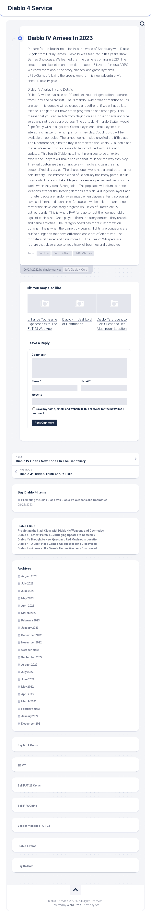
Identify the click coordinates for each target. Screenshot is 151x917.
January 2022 (30, 716)
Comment (39, 354)
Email (86, 381)
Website (37, 394)
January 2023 (30, 627)
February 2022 (30, 708)
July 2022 (27, 672)
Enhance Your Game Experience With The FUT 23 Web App (42, 324)
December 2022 (31, 635)
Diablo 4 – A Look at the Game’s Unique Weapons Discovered (57, 543)
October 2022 (30, 649)
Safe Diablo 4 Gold (75, 269)
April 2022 (27, 694)
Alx (97, 905)
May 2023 (27, 598)
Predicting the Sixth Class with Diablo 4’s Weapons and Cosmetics (64, 500)
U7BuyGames (83, 253)
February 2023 (30, 620)
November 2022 (31, 642)
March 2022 (29, 701)
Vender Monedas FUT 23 (34, 825)
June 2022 (27, 679)
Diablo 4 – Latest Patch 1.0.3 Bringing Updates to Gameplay (56, 535)
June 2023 (27, 591)
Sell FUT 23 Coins (29, 785)
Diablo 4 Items (27, 846)
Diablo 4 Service (30, 8)
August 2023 (29, 576)
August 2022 (29, 664)
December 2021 (31, 723)
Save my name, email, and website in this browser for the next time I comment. (78, 411)
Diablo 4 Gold (61, 253)
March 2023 (29, 613)
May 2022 (27, 686)
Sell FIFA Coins (27, 805)
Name (36, 381)
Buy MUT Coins (28, 745)
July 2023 (27, 583)
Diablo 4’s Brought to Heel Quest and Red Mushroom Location (112, 324)
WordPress (74, 905)
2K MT (22, 765)
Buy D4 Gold (25, 866)
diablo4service (52, 269)
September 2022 (31, 657)
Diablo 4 (44, 253)
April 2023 (27, 605)
